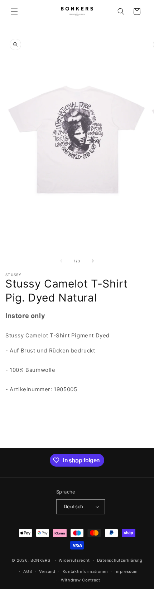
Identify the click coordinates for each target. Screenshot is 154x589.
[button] (14, 11)
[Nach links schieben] (61, 261)
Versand (47, 571)
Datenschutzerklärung (120, 560)
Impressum (126, 571)
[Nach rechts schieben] (93, 261)
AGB (27, 571)
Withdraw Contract (80, 580)
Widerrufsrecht (74, 560)
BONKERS (40, 560)
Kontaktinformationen (85, 571)
